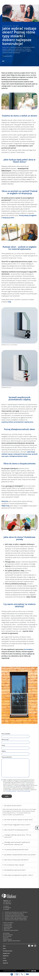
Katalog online (6, 953)
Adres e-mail (5, 739)
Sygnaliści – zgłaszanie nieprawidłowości (11, 940)
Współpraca (5, 955)
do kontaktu (28, 649)
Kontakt (5, 960)
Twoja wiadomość (6, 757)
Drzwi (4, 948)
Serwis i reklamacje (7, 936)
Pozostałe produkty (7, 951)
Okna (4, 946)
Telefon (3, 751)
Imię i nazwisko (5, 733)
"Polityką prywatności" (11, 791)
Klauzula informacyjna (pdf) (23, 791)
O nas (4, 958)
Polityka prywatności (7, 939)
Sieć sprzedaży (6, 933)
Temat (3, 745)
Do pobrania (5, 937)
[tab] (19, 810)
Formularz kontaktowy (8, 934)
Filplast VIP (5, 963)
